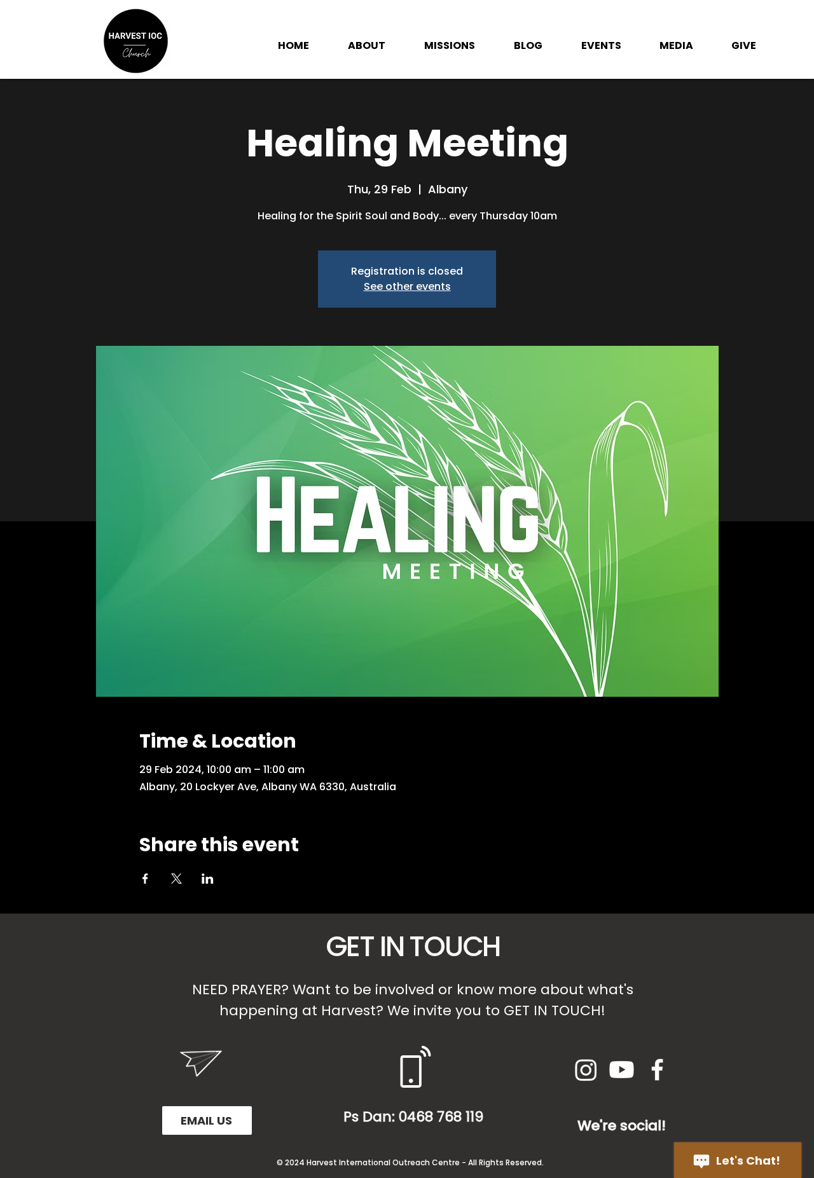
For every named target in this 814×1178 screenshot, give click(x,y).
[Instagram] (586, 1069)
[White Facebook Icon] (657, 1069)
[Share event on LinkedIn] (208, 878)
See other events (407, 286)
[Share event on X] (176, 878)
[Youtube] (621, 1069)
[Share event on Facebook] (145, 878)
